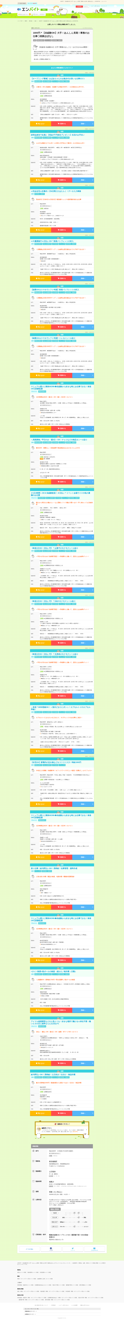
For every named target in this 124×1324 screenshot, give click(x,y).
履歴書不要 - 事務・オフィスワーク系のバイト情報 (31, 1299)
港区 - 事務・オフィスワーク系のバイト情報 (28, 1291)
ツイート (73, 1250)
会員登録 (79, 6)
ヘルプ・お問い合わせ (95, 6)
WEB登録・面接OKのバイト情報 (25, 1285)
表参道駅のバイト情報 (33, 1272)
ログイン (86, 6)
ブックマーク (94, 1250)
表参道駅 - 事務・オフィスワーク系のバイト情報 (52, 1291)
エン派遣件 (22, 3)
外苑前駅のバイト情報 (45, 1272)
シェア (51, 1250)
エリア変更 (51, 9)
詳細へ (83, 123)
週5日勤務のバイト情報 (85, 1285)
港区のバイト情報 (21, 1272)
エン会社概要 (74, 1305)
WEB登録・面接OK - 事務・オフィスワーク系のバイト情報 (31, 1297)
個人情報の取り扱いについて (41, 1305)
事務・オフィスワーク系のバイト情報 (26, 1278)
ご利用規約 (53, 1305)
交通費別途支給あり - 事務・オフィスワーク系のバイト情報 (62, 1297)
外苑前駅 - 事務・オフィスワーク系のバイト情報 (77, 1291)
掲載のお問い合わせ (84, 1305)
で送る (29, 1249)
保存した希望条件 (40, 14)
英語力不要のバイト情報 (59, 1285)
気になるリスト (25, 14)
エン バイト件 (32, 3)
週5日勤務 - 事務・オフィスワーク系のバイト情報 (57, 1299)
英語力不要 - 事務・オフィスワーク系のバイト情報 (90, 1297)
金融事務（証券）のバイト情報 (45, 1278)
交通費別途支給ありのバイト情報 (43, 1285)
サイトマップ (104, 6)
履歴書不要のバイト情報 (72, 1285)
